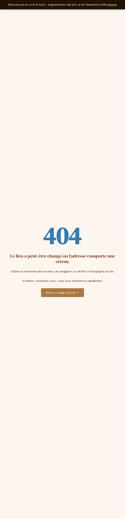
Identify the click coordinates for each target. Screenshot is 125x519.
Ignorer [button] (112, 4)
